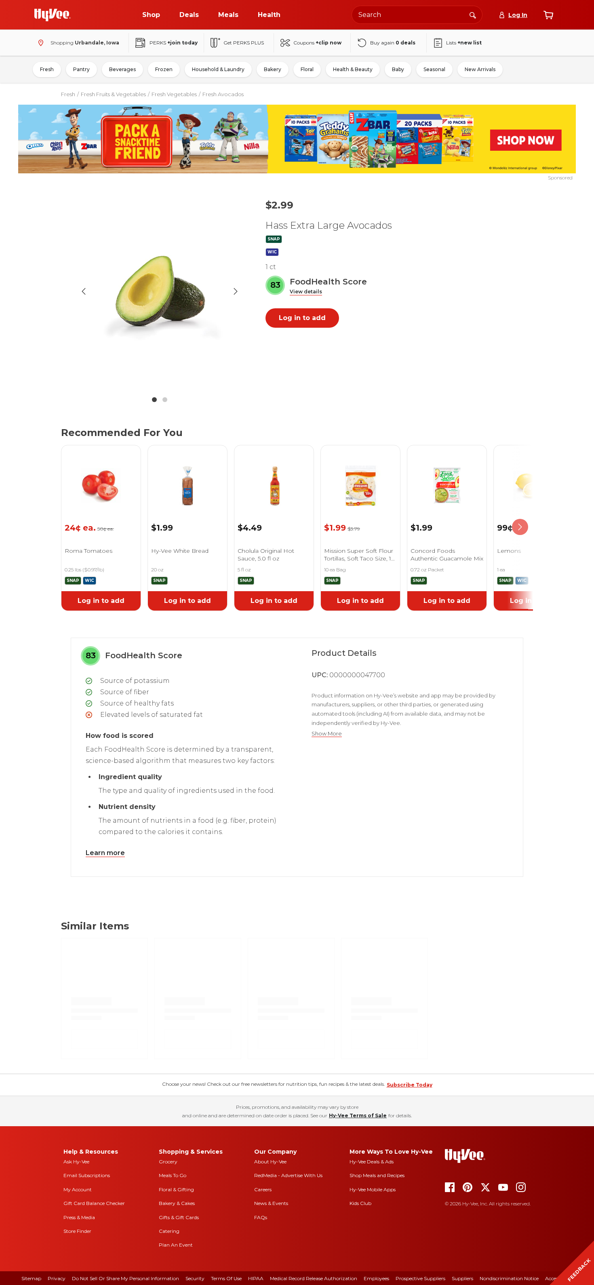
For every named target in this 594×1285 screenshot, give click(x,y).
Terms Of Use (226, 1278)
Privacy (56, 1278)
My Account (77, 1189)
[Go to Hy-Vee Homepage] (52, 14)
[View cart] (548, 15)
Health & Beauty (353, 69)
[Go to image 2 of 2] (165, 399)
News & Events (271, 1203)
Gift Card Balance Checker (94, 1203)
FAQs (260, 1217)
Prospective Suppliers (420, 1278)
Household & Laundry (218, 69)
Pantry (81, 69)
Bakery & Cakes (177, 1203)
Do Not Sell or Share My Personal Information (125, 1278)
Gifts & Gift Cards (179, 1217)
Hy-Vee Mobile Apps (373, 1189)
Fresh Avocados (223, 94)
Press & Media (79, 1217)
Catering (169, 1231)
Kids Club (360, 1203)
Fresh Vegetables (174, 94)
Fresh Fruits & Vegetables (113, 94)
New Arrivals (480, 69)
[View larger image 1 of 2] (159, 291)
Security (194, 1278)
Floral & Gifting (176, 1189)
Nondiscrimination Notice (509, 1278)
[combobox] (417, 15)
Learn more (105, 853)
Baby (398, 69)
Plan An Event (176, 1245)
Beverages (122, 69)
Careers (263, 1189)
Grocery (168, 1162)
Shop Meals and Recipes (377, 1175)
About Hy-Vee (270, 1162)
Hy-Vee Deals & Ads (372, 1162)
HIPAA (255, 1278)
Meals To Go (172, 1175)
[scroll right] (520, 527)
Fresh (47, 69)
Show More (327, 734)
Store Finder (77, 1231)
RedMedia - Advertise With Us (288, 1175)
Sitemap (31, 1278)
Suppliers (462, 1278)
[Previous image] (83, 291)
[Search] (472, 14)
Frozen (164, 69)
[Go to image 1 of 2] (154, 399)
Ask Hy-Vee (76, 1162)
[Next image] (235, 291)
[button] (306, 292)
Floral (307, 69)
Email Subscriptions (86, 1175)
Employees (376, 1278)
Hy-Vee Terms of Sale (358, 1115)
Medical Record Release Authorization (313, 1278)
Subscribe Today (409, 1085)
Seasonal (434, 69)
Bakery (272, 69)
